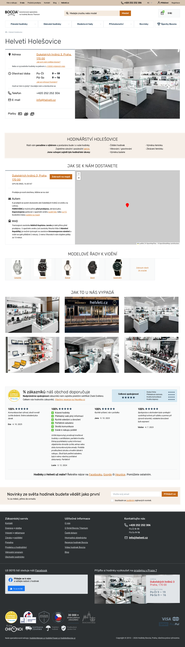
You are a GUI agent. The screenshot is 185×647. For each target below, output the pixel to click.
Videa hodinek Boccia (75, 547)
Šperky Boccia (168, 24)
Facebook (41, 570)
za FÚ (64, 212)
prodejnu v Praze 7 (145, 570)
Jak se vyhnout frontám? (46, 82)
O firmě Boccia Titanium (76, 528)
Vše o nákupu (12, 3)
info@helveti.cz (46, 99)
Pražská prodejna (34, 3)
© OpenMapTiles (150, 243)
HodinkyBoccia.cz (67, 638)
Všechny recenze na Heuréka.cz (70, 399)
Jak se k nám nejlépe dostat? (48, 62)
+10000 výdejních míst (55, 66)
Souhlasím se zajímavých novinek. (133, 500)
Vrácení (8, 533)
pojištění (18, 537)
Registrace (176, 3)
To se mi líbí (18, 589)
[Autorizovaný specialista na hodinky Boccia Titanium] (12, 13)
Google (107, 474)
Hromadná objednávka (76, 537)
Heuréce (120, 474)
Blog (54, 3)
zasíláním (130, 500)
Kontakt (47, 3)
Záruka (8, 537)
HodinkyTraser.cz (53, 638)
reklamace (20, 533)
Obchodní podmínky (14, 557)
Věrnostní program (14, 552)
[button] (127, 205)
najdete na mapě (33, 215)
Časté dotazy (71, 533)
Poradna (9, 542)
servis (86, 149)
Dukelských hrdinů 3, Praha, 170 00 (29, 177)
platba (19, 528)
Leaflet (141, 243)
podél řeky (52, 212)
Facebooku (95, 474)
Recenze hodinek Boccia (76, 542)
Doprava (9, 528)
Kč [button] (148, 3)
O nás (67, 523)
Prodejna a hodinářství (16, 547)
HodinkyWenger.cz (37, 638)
